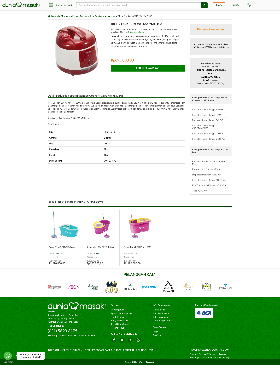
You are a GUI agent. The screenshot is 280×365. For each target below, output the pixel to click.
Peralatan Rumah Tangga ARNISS (207, 109)
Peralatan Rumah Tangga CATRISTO (209, 133)
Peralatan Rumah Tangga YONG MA (209, 180)
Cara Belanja (159, 309)
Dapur (193, 354)
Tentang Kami (118, 309)
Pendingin (195, 357)
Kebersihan (54, 257)
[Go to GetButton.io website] (8, 362)
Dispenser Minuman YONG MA (206, 174)
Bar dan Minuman (207, 354)
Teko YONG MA (199, 190)
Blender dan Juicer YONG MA (206, 169)
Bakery (222, 354)
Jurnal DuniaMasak (120, 324)
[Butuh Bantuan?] (250, 5)
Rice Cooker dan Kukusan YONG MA (209, 185)
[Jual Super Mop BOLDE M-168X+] (102, 225)
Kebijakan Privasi (119, 320)
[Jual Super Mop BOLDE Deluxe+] (64, 225)
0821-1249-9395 (67, 335)
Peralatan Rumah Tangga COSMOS (208, 139)
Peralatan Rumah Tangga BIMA (206, 115)
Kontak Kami (117, 316)
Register (236, 4)
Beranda (55, 16)
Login (219, 5)
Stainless (207, 357)
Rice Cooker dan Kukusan (103, 16)
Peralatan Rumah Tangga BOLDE (207, 120)
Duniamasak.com (137, 32)
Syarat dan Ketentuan (122, 313)
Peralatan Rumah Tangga (74, 16)
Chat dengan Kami (162, 320)
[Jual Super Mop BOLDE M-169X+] (140, 225)
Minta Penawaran (148, 68)
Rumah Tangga (222, 357)
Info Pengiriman (161, 316)
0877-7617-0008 (86, 335)
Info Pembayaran (161, 313)
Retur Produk (117, 327)
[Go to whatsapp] (8, 356)
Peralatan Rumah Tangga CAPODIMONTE (204, 126)
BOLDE (59, 253)
